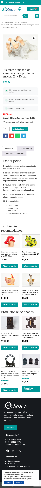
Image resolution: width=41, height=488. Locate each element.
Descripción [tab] (9, 148)
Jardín (17, 22)
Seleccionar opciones (28, 389)
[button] (37, 16)
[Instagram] (13, 451)
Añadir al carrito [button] (9, 266)
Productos (9, 22)
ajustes (29, 478)
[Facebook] (7, 451)
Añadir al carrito (20, 129)
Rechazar (19, 482)
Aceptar (8, 482)
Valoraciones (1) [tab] (25, 148)
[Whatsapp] (19, 451)
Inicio (3, 22)
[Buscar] (25, 16)
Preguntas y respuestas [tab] (14, 153)
